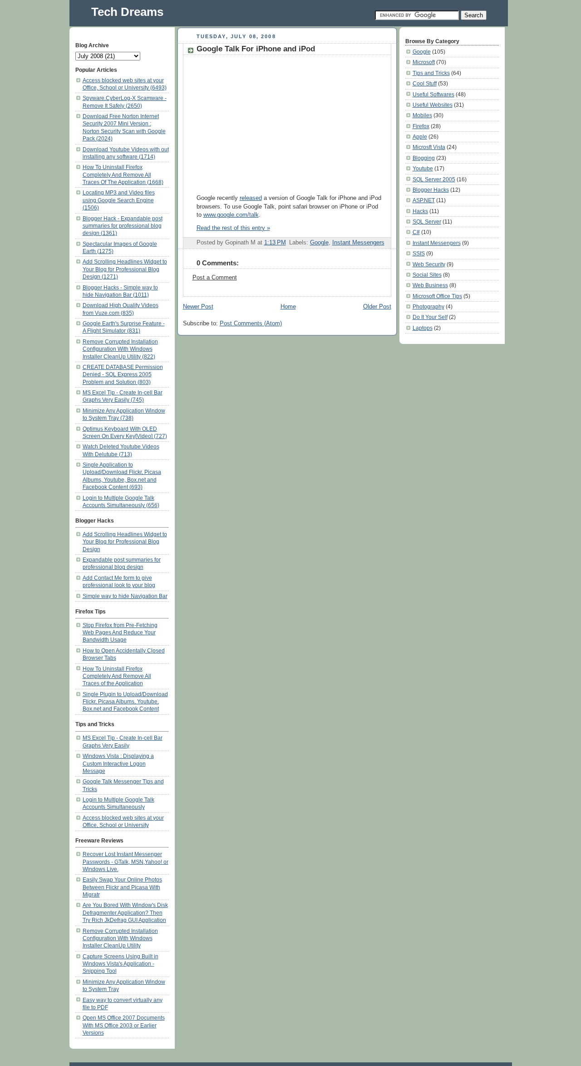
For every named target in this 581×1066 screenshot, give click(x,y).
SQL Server (427, 221)
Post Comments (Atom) (251, 323)
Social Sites (427, 275)
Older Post (377, 307)
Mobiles (422, 115)
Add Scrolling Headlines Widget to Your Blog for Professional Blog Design (125, 541)
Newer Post (198, 307)
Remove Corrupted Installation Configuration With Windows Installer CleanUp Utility (120, 938)
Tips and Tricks (431, 73)
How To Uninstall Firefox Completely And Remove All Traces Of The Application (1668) (123, 174)
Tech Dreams (127, 12)
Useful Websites (433, 105)
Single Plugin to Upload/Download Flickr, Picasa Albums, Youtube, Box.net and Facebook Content (125, 701)
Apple (420, 136)
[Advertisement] (273, 123)
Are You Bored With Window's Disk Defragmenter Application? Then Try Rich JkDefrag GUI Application (125, 912)
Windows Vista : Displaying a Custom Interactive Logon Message (118, 763)
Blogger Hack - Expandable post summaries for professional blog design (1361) (122, 225)
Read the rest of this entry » (233, 228)
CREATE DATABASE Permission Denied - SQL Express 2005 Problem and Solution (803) (123, 374)
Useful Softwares (433, 94)
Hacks (420, 211)
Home (288, 307)
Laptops (423, 328)
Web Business (430, 285)
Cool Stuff (425, 83)
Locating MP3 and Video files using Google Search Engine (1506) (119, 199)
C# (416, 232)
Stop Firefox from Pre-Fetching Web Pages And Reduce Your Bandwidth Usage (120, 632)
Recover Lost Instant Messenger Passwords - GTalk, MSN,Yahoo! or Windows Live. (125, 861)
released (251, 198)
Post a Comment (214, 277)
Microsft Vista (429, 147)
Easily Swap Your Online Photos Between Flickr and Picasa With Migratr (122, 887)
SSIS (419, 253)
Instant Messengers (358, 242)
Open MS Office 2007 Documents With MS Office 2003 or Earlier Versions (124, 1025)
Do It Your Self (430, 317)
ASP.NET (424, 200)
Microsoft (424, 62)
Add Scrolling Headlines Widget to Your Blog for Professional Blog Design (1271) (125, 269)
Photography (428, 306)
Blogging (424, 158)
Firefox (421, 126)
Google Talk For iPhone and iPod (256, 49)
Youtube (423, 168)
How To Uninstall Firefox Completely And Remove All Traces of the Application (117, 676)
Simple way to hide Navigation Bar (125, 596)
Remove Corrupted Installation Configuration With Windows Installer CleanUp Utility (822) (120, 349)
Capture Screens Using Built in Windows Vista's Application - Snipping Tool (120, 963)
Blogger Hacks (431, 190)
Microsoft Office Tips (437, 296)
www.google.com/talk (231, 215)
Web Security (429, 264)
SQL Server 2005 (434, 179)
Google (319, 242)
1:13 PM (275, 242)
